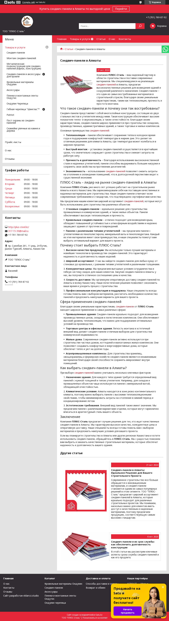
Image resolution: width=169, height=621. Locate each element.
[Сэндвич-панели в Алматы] (76, 84)
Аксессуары (13, 90)
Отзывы (10, 158)
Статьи (101, 39)
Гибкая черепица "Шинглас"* (23, 109)
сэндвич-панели (125, 306)
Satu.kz (99, 614)
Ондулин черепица (55, 602)
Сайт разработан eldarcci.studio (21, 595)
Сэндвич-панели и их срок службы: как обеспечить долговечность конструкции (133, 544)
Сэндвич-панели (16, 52)
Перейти (121, 9)
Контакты (125, 39)
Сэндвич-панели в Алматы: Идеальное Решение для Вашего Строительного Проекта (131, 473)
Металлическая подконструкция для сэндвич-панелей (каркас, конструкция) (24, 66)
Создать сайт (28, 2)
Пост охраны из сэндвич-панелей (21, 121)
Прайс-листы (13, 142)
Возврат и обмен (95, 587)
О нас (112, 39)
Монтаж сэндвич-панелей (21, 58)
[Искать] (140, 26)
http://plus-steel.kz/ (18, 227)
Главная (62, 39)
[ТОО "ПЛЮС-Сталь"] (27, 21)
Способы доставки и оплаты (102, 583)
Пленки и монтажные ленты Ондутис (22, 97)
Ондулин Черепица (17, 103)
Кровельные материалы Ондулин (20, 83)
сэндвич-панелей (106, 84)
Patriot (10, 115)
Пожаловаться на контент (95, 617)
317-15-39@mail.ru (18, 231)
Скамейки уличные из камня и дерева (23, 129)
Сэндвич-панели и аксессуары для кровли (23, 75)
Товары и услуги (80, 39)
